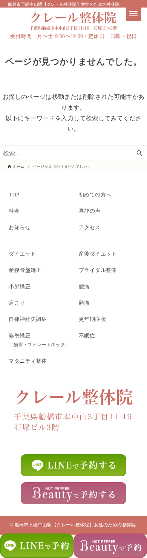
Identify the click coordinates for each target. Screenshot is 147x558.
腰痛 (84, 287)
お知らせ (20, 227)
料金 (14, 211)
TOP (14, 195)
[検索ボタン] (139, 153)
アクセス (90, 227)
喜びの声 (90, 211)
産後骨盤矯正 (25, 270)
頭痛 (84, 303)
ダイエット (22, 254)
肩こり (17, 303)
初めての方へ (95, 195)
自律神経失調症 (28, 319)
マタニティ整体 (28, 361)
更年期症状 (92, 319)
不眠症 (87, 336)
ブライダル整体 (98, 270)
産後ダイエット (98, 254)
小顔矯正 (20, 287)
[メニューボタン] (133, 13)
